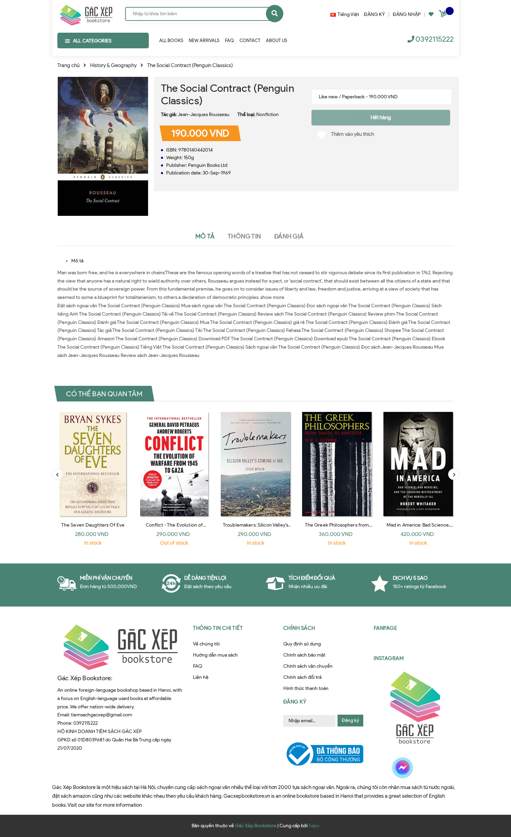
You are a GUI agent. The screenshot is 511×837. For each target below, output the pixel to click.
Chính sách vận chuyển (308, 666)
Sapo (314, 826)
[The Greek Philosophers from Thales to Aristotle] (336, 464)
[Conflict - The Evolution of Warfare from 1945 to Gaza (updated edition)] (174, 464)
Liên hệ (201, 677)
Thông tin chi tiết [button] (218, 628)
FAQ (197, 666)
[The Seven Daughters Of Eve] (92, 464)
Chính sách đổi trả (302, 677)
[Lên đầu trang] (424, 792)
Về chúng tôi (206, 644)
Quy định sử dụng (302, 644)
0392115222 (434, 39)
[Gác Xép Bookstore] (86, 13)
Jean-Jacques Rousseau (203, 114)
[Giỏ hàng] (443, 15)
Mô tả (77, 261)
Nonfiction (267, 114)
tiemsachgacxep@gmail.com (101, 715)
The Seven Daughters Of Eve (93, 525)
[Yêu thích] (431, 14)
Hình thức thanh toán (305, 688)
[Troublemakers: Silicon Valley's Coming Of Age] (255, 464)
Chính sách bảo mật (304, 655)
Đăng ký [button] (295, 702)
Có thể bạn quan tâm (104, 393)
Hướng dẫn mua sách (215, 655)
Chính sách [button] (299, 628)
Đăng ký (350, 720)
